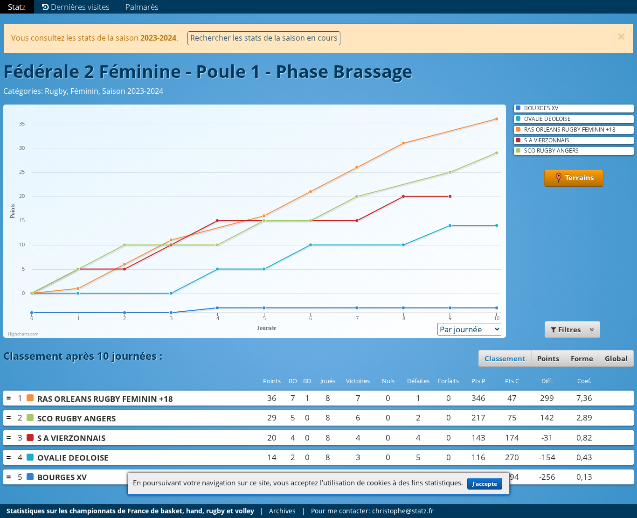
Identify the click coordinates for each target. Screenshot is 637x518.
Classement (505, 358)
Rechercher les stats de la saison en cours (264, 38)
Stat (17, 6)
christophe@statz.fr (403, 510)
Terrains (578, 177)
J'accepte (484, 484)
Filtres (569, 329)
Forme (582, 358)
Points (548, 358)
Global (616, 358)
